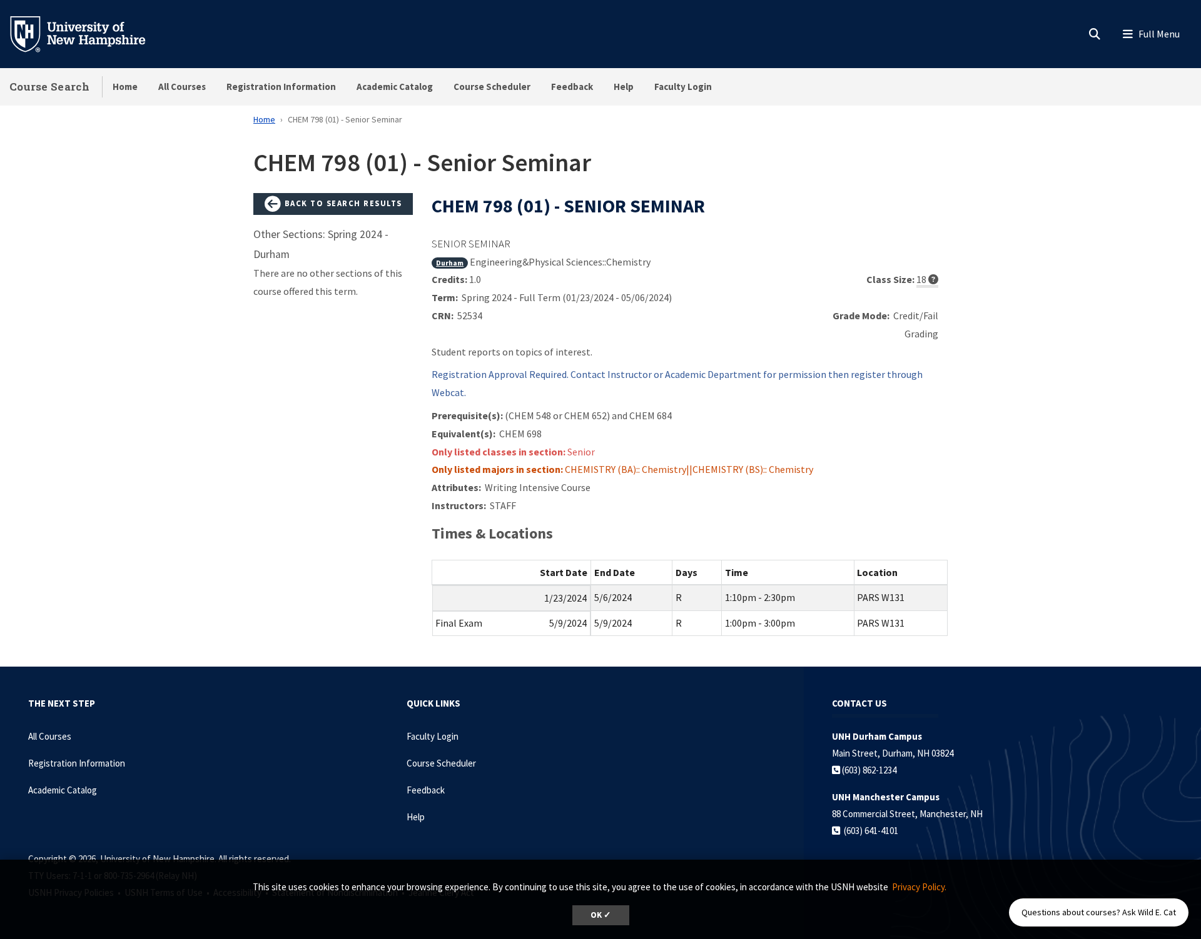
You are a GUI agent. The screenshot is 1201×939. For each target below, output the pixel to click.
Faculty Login (683, 86)
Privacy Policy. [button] (919, 887)
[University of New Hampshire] (87, 33)
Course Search (49, 86)
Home (125, 86)
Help (624, 86)
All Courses (182, 86)
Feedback (572, 86)
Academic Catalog (395, 86)
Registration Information (281, 86)
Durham (450, 262)
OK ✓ (600, 915)
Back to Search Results (341, 203)
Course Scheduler (492, 86)
